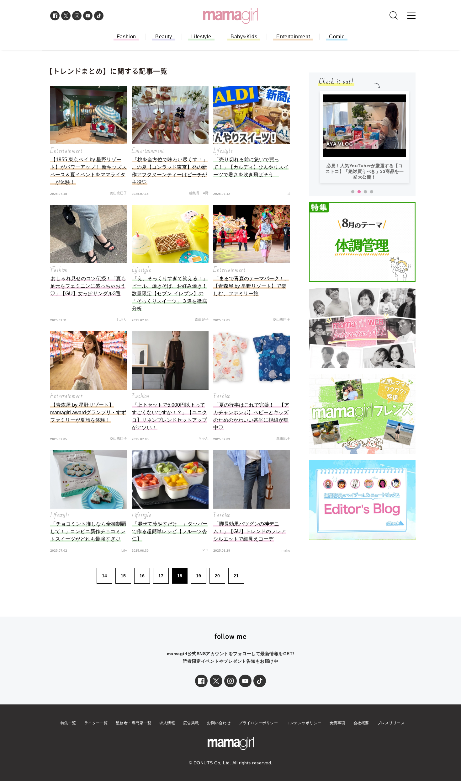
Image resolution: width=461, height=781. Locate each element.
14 (104, 575)
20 (217, 575)
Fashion (126, 36)
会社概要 (361, 723)
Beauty (163, 36)
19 (198, 575)
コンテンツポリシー (303, 723)
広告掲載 (191, 723)
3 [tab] (365, 192)
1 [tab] (353, 192)
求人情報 (167, 723)
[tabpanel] (364, 106)
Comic (336, 36)
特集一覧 (68, 723)
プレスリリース (391, 723)
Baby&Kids (243, 36)
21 (236, 575)
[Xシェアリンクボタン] (216, 681)
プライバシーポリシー (258, 723)
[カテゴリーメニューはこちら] (411, 16)
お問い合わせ (218, 723)
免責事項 (337, 723)
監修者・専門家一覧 (133, 723)
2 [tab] (359, 192)
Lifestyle (201, 36)
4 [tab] (371, 192)
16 (142, 575)
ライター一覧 (96, 723)
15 (123, 575)
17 (160, 575)
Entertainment (293, 36)
